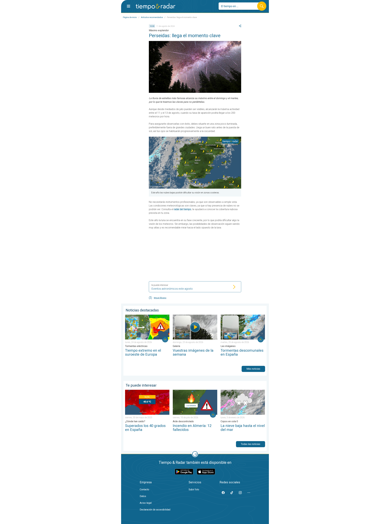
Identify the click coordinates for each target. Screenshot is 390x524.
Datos (143, 496)
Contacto (144, 489)
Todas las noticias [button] (250, 444)
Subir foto (194, 489)
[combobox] (240, 6)
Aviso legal (146, 502)
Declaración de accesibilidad (155, 509)
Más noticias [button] (253, 368)
